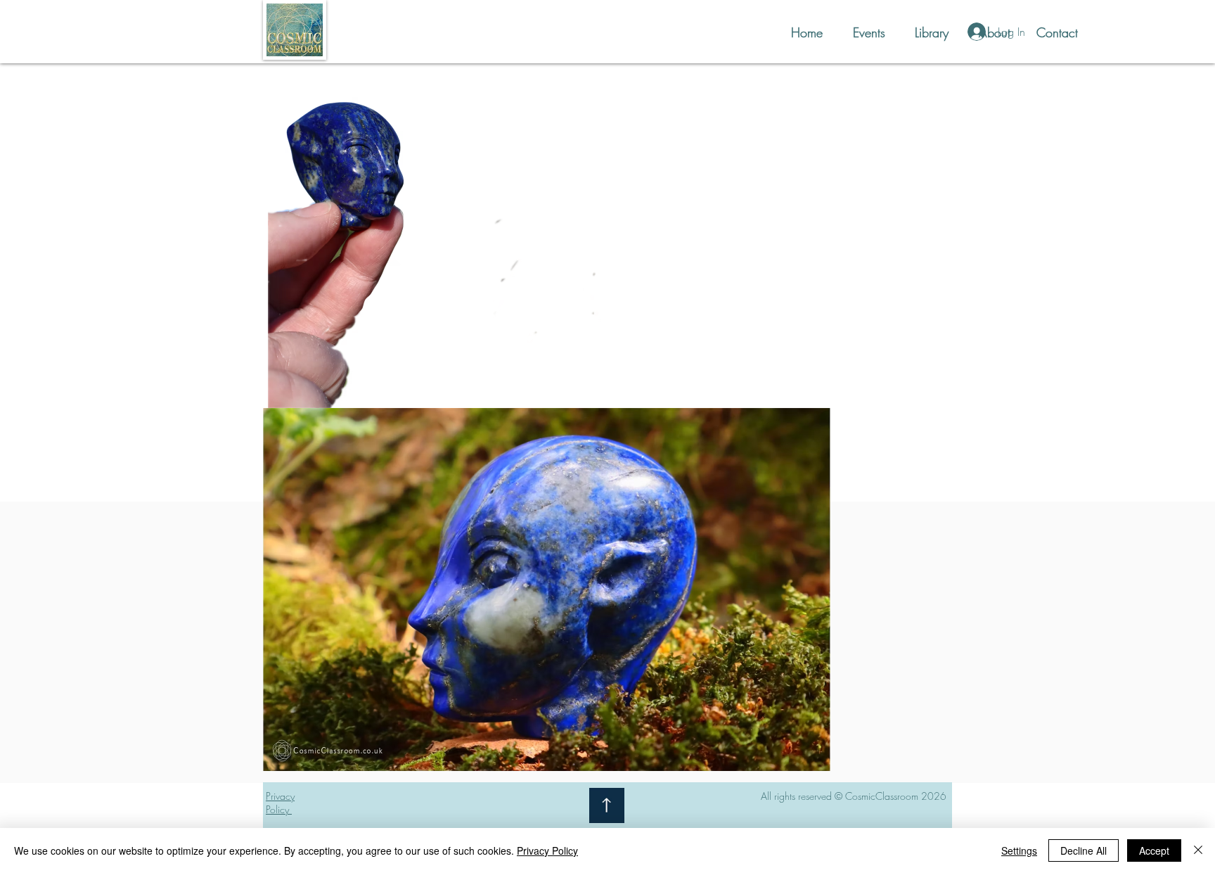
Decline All (1083, 850)
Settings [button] (1019, 850)
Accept (1154, 850)
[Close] (1198, 850)
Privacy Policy (547, 850)
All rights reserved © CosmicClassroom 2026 (853, 796)
